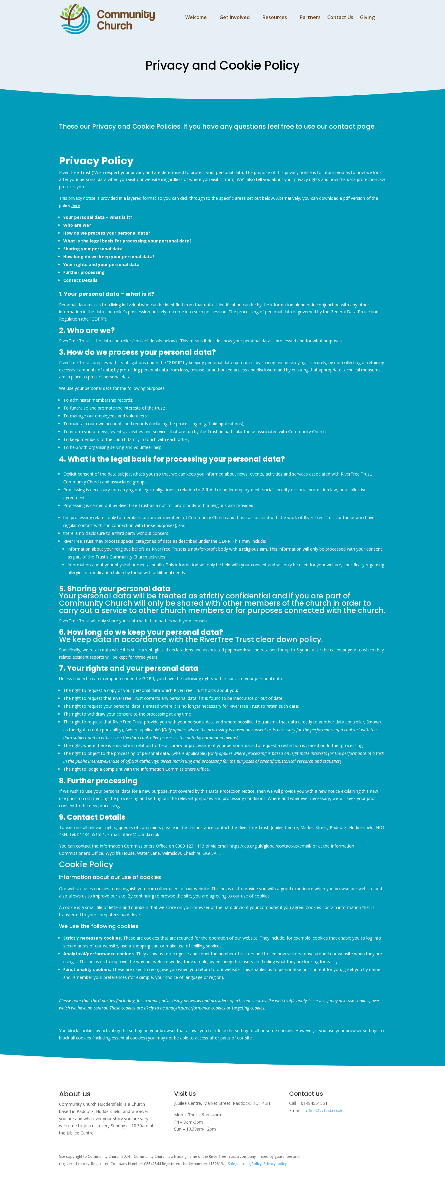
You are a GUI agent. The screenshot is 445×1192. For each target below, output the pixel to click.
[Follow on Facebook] (347, 1158)
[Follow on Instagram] (323, 1158)
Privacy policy (275, 1163)
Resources (274, 18)
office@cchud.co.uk (323, 1110)
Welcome (196, 18)
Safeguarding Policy (245, 1163)
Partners (310, 18)
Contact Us (340, 18)
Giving (367, 18)
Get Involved (234, 18)
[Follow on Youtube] (335, 1158)
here (75, 205)
